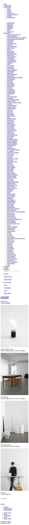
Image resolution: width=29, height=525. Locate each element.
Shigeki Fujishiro (11, 228)
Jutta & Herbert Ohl (12, 135)
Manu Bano (10, 164)
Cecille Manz (10, 58)
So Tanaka (9, 235)
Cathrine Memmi (11, 57)
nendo (8, 192)
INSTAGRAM (8, 279)
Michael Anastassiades (13, 182)
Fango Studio (10, 86)
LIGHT (9, 11)
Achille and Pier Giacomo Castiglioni (16, 37)
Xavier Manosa (11, 260)
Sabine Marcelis (11, 220)
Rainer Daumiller (11, 210)
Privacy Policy (7, 293)
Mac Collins (10, 160)
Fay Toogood (10, 89)
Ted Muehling (10, 248)
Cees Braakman (11, 59)
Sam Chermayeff (11, 222)
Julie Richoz (10, 132)
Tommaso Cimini (11, 254)
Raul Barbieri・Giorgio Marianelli (16, 211)
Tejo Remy (10, 250)
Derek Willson (10, 68)
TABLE (9, 10)
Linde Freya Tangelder (13, 152)
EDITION (9, 28)
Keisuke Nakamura (12, 141)
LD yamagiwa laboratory (13, 149)
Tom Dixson (10, 253)
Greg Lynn (10, 110)
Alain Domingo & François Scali (15, 39)
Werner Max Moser (12, 259)
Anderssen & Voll (11, 43)
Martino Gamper (11, 173)
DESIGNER (7, 33)
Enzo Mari (9, 82)
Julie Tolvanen (11, 133)
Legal (5, 290)
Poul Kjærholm (11, 207)
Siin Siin (9, 234)
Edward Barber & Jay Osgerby (15, 77)
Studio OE (9, 244)
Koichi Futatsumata (12, 143)
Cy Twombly (10, 65)
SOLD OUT (10, 31)
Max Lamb (10, 179)
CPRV (8, 64)
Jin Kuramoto (10, 127)
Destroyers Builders (12, 70)
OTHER (9, 16)
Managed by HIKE (5, 523)
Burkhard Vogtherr (12, 54)
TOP (5, 4)
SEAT (8, 8)
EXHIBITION (7, 5)
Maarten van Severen (12, 158)
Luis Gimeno (10, 155)
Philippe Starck (11, 202)
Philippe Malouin (11, 201)
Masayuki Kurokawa (12, 174)
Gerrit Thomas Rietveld (13, 99)
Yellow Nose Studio (12, 262)
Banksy (9, 49)
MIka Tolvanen (11, 186)
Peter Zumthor (10, 200)
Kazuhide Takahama (12, 139)
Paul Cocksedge (11, 195)
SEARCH (6, 269)
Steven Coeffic (11, 241)
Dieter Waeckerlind (12, 74)
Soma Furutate (11, 237)
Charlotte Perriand (11, 61)
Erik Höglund (10, 83)
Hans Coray (10, 113)
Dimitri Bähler (10, 71)
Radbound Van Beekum (13, 208)
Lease (5, 285)
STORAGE (10, 13)
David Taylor (10, 67)
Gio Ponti (9, 104)
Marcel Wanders (11, 167)
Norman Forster (11, 194)
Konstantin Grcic (11, 145)
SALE (8, 30)
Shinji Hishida (10, 229)
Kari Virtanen (10, 136)
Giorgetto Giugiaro (12, 105)
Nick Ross (9, 157)
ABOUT (6, 274)
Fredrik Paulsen (11, 92)
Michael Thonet (11, 183)
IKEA (8, 117)
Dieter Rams (10, 73)
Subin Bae (9, 245)
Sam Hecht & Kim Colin (13, 223)
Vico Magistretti (11, 256)
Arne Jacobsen (11, 48)
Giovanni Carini (11, 107)
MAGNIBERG (11, 17)
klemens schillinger (12, 142)
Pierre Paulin (10, 205)
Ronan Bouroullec (11, 217)
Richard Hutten (11, 215)
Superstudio (10, 247)
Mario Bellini (10, 169)
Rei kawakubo (11, 213)
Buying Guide (7, 282)
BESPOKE (10, 27)
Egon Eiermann (11, 79)
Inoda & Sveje (10, 121)
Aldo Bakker (10, 40)
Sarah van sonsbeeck (12, 226)
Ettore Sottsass (11, 85)
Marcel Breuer (10, 166)
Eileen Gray (10, 80)
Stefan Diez (10, 240)
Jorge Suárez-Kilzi (12, 130)
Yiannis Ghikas (11, 263)
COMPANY (10, 62)
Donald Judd (10, 76)
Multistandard (10, 189)
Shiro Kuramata (11, 231)
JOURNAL (7, 266)
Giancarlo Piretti (11, 101)
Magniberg (10, 163)
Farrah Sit (9, 87)
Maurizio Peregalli (11, 177)
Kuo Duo (9, 146)
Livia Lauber (10, 154)
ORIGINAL (10, 26)
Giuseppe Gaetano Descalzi (14, 102)
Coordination (7, 288)
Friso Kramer (10, 93)
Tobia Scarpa (10, 251)
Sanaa (8, 225)
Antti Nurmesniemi (12, 46)
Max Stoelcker (11, 180)
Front (8, 95)
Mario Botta (10, 170)
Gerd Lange (10, 98)
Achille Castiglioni (12, 36)
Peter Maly (10, 198)
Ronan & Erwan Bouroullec (14, 219)
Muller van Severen (12, 188)
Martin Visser (10, 172)
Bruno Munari (10, 52)
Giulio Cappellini (11, 108)
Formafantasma (11, 90)
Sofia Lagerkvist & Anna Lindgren (16, 238)
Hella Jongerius (11, 115)
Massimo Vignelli (11, 176)
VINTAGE (10, 24)
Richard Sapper (11, 216)
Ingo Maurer (10, 120)
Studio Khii (10, 243)
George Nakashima (12, 96)
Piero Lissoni (10, 204)
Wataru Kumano (11, 257)
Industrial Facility (11, 118)
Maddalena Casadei (12, 161)
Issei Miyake (10, 123)
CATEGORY (7, 7)
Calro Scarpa (10, 55)
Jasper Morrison (11, 124)
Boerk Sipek (10, 51)
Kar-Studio (10, 138)
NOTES (6, 268)
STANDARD (10, 23)
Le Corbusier (10, 151)
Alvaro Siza (10, 42)
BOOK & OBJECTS (12, 14)
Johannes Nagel (11, 129)
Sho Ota (9, 232)
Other (8, 265)
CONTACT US (8, 276)
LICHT (5, 297)
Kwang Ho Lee (11, 148)
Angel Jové (10, 45)
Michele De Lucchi (12, 185)
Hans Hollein (10, 114)
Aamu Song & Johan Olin (13, 34)
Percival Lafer (10, 197)
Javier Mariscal (11, 126)
